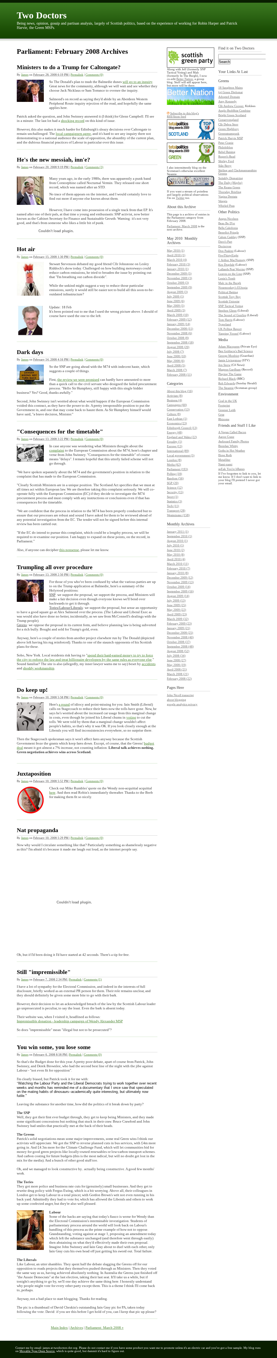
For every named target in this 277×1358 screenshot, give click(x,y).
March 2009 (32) (178, 618)
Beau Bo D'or (226, 223)
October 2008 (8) (178, 337)
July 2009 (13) (176, 600)
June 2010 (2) (175, 550)
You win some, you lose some (54, 1047)
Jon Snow (224, 364)
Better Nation (184, 79)
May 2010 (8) (175, 554)
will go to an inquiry (137, 82)
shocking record (72, 121)
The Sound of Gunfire (232, 315)
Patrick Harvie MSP (230, 138)
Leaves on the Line (230, 273)
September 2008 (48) (180, 646)
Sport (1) (172, 496)
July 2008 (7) (175, 351)
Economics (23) (177, 423)
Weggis (222, 201)
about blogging (176, 699)
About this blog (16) (180, 391)
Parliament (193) (177, 469)
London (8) (174, 460)
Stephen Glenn (227, 310)
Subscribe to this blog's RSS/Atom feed (183, 115)
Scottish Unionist (228, 301)
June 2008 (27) (176, 660)
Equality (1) (174, 441)
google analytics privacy (182, 704)
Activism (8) (175, 395)
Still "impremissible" (44, 972)
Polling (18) (174, 473)
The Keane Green (229, 187)
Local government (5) (180, 455)
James (24, 74)
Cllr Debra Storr (228, 124)
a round (64, 704)
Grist (221, 414)
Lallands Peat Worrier (231, 269)
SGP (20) (173, 483)
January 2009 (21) (178, 628)
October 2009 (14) (178, 586)
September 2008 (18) (180, 342)
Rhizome (223, 419)
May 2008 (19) (176, 664)
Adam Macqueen (229, 346)
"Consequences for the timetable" (60, 431)
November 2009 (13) (180, 582)
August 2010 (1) (177, 540)
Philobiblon (225, 147)
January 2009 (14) (178, 324)
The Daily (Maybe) (230, 182)
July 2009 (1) (175, 296)
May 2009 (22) (176, 609)
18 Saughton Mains (230, 87)
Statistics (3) (174, 501)
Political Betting (228, 292)
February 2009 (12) (179, 319)
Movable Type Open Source (37, 1351)
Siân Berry (225, 165)
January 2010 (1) (178, 269)
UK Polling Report (230, 329)
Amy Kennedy (227, 101)
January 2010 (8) (178, 573)
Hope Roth (225, 455)
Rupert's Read (226, 156)
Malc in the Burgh (229, 283)
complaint (56, 450)
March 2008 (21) (178, 674)
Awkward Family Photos (233, 441)
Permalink (77, 74)
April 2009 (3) (176, 310)
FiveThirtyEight (228, 255)
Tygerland (224, 324)
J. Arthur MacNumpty (232, 260)
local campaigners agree (73, 134)
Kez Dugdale (226, 264)
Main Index (59, 1328)
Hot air (26, 249)
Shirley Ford (226, 161)
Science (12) (175, 487)
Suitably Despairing (230, 178)
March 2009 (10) (178, 314)
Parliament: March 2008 (182, 226)
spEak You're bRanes (231, 469)
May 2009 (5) (175, 305)
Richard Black (227, 378)
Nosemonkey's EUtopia (233, 287)
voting (131, 717)
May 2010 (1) (175, 250)
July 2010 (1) (175, 545)
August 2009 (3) (177, 291)
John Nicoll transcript (180, 695)
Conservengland (228, 119)
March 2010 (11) (178, 563)
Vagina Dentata (227, 196)
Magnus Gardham (229, 369)
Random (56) (175, 478)
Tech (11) (173, 506)
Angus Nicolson (228, 218)
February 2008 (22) (179, 678)
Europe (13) (174, 446)
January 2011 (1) (178, 531)
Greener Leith (227, 410)
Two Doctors (42, 15)
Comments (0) (94, 74)
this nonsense (69, 550)
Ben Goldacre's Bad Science (235, 351)
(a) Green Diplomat (230, 92)
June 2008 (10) (176, 356)
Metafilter (224, 459)
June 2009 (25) (176, 605)
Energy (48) (174, 432)
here (52, 792)
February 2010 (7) (178, 568)
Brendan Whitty (228, 446)
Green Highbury (228, 129)
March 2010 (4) (177, 259)
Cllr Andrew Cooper (230, 106)
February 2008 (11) (179, 374)
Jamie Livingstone (229, 360)
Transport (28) (176, 510)
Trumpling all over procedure (55, 567)
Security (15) (175, 492)
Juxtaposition (34, 773)
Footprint (224, 405)
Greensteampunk (228, 133)
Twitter (180, 197)
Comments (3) (94, 167)
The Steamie (226, 387)
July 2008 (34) (176, 655)
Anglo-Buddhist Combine (234, 110)
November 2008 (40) (180, 637)
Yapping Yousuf (228, 333)
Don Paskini (225, 250)
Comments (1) (93, 979)
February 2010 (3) (178, 264)
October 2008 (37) (178, 641)
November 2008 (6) (179, 333)
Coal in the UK (227, 400)
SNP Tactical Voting (230, 306)
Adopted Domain (229, 96)
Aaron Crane (226, 436)
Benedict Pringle (228, 232)
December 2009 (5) (179, 273)
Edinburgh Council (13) (182, 427)
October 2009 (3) (178, 282)
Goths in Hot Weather (231, 450)
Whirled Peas (226, 205)
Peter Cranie (225, 142)
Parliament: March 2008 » (104, 1328)
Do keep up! (32, 689)
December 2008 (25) (180, 632)
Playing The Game (230, 374)
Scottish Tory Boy (229, 296)
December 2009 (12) (180, 577)
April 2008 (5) (176, 365)
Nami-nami (225, 464)
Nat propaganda (37, 830)
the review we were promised (78, 380)
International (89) (178, 450)
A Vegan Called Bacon (232, 432)
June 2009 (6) (175, 301)
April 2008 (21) (177, 669)
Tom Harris (225, 319)
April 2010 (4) (176, 559)
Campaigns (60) (177, 404)
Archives (76, 1328)
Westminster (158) (178, 515)
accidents (149, 664)
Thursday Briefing (229, 191)
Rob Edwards (226, 383)
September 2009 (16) (180, 591)
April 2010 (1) (176, 255)
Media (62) (174, 464)
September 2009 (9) (179, 287)
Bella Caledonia (228, 227)
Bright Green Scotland (232, 115)
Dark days (30, 352)
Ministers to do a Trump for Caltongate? (69, 67)
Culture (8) (174, 414)
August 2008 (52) (178, 651)
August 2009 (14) (178, 596)
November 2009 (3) (179, 278)
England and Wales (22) (182, 437)
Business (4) (174, 400)
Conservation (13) (178, 409)
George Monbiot (228, 355)
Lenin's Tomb (226, 278)
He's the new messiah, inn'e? (53, 159)
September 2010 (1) (179, 536)
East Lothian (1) (177, 418)
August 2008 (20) (178, 347)
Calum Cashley (227, 237)
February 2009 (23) (179, 623)
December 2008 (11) (180, 328)
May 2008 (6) (175, 360)
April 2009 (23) (177, 614)
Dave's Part (225, 241)
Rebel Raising (226, 152)
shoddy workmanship (38, 668)
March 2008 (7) (177, 370)
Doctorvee (224, 246)
